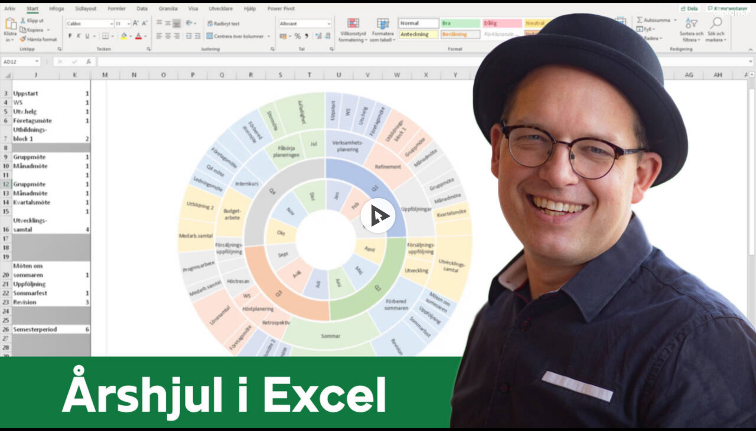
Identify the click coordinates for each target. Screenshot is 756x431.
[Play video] (378, 215)
